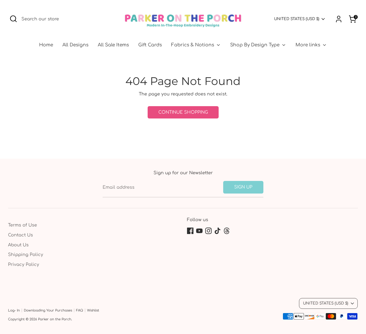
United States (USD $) (296, 19)
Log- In (14, 310)
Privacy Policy (23, 264)
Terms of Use (22, 225)
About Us (18, 245)
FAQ (79, 310)
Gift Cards (150, 44)
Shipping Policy (25, 254)
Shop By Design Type (255, 44)
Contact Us (20, 235)
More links (309, 44)
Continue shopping (183, 112)
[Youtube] (199, 231)
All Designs (75, 44)
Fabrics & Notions (193, 44)
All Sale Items (113, 44)
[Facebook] (190, 231)
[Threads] (226, 231)
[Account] (338, 19)
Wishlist (93, 310)
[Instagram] (208, 231)
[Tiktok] (217, 231)
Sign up (243, 187)
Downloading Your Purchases (48, 310)
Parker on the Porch (54, 319)
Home (46, 44)
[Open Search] (13, 18)
